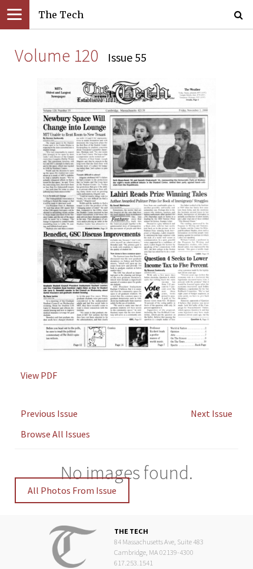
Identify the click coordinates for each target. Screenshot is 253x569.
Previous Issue (49, 413)
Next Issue (211, 413)
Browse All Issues (55, 434)
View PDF (39, 375)
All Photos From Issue (72, 490)
